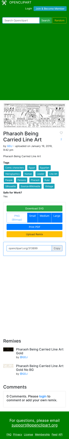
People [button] (9, 180)
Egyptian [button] (44, 167)
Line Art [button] (53, 173)
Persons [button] (21, 180)
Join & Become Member (50, 8)
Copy (57, 248)
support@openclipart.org (35, 425)
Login (28, 8)
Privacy (17, 434)
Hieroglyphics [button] (12, 173)
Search (45, 20)
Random (60, 20)
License (28, 434)
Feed (54, 434)
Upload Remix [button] (34, 234)
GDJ (9, 146)
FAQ (9, 434)
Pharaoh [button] (35, 180)
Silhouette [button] (10, 186)
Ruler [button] (47, 180)
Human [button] (28, 173)
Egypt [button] (32, 167)
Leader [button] (40, 173)
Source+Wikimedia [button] (30, 186)
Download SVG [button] (34, 208)
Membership (42, 434)
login (43, 396)
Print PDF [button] (34, 226)
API (60, 434)
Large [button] (56, 215)
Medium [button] (44, 215)
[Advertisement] (34, 62)
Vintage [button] (49, 186)
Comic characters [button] (14, 167)
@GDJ (24, 357)
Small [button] (32, 215)
